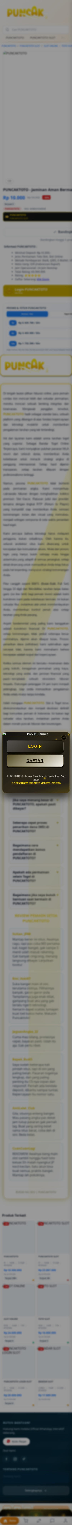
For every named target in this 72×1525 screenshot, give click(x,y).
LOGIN (35, 746)
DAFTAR (34, 760)
